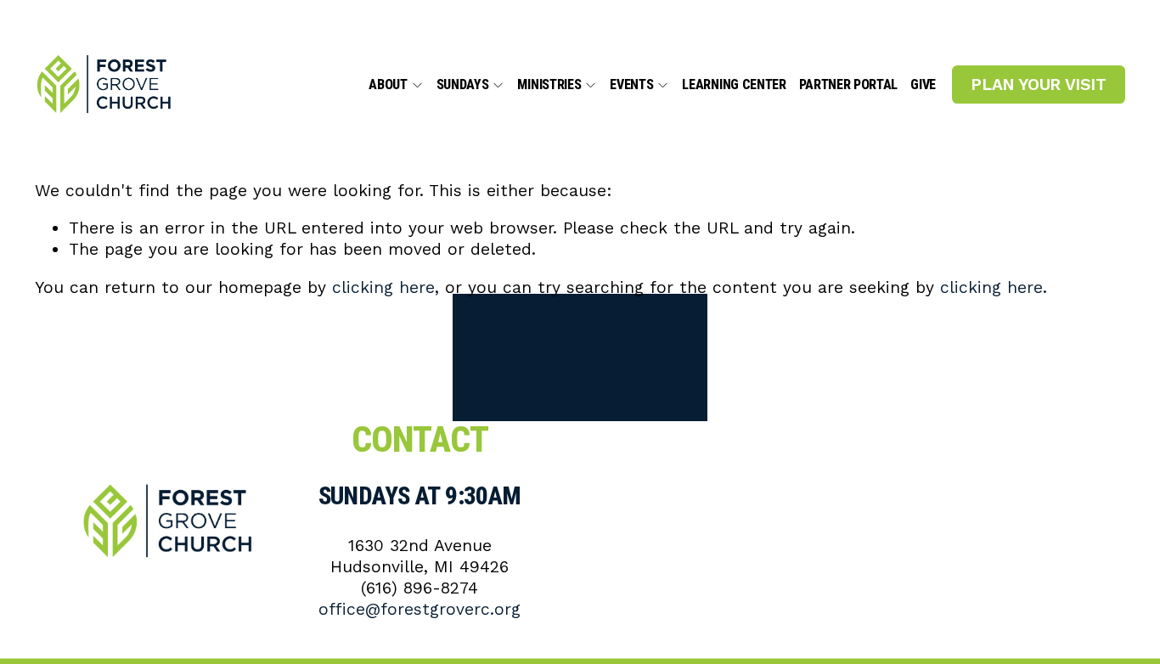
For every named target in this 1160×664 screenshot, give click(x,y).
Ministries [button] (549, 85)
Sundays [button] (462, 85)
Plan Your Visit (1038, 84)
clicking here (383, 287)
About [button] (388, 85)
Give (923, 85)
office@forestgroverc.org (419, 609)
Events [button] (631, 85)
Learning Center (734, 85)
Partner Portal (848, 85)
